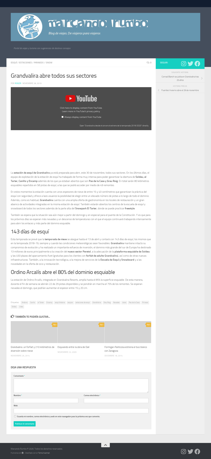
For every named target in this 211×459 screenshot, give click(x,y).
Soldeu (14, 307)
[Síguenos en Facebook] (197, 64)
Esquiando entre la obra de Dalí (73, 347)
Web (16, 405)
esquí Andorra (60, 302)
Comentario (19, 376)
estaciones (25, 62)
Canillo (32, 302)
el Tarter (41, 302)
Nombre (18, 395)
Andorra (24, 302)
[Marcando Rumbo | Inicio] (105, 27)
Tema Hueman (44, 453)
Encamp (49, 302)
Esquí (14, 62)
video (21, 307)
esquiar (70, 302)
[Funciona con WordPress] (23, 453)
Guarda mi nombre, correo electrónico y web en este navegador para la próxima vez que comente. (58, 416)
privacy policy (93, 111)
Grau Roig (107, 302)
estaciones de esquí (83, 302)
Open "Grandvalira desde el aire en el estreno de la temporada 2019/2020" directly (114, 125)
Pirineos (39, 62)
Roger (18, 83)
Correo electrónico (92, 395)
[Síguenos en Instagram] (183, 64)
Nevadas (116, 302)
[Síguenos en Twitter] (190, 64)
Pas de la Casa (134, 302)
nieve (124, 302)
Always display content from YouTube (82, 117)
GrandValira (97, 302)
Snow (49, 62)
